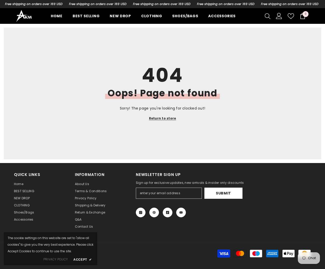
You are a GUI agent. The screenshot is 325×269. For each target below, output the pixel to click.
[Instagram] (140, 212)
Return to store (162, 118)
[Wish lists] (291, 16)
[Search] (267, 16)
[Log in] (279, 16)
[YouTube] (181, 212)
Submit (223, 193)
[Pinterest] (154, 212)
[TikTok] (167, 212)
